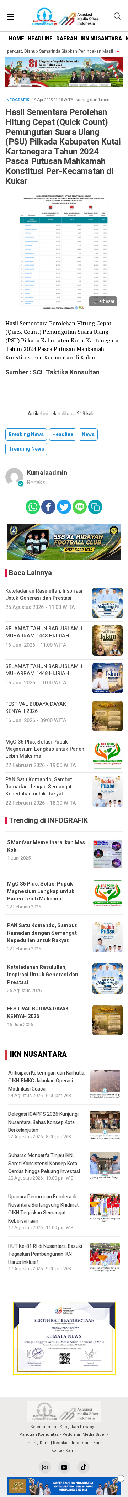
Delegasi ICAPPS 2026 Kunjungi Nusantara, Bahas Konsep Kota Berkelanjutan (43, 1122)
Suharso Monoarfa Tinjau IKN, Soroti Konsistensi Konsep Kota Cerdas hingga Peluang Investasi (44, 1163)
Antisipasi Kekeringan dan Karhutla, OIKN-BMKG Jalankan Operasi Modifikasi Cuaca (46, 1081)
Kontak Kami (63, 1450)
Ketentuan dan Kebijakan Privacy (62, 1426)
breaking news (26, 434)
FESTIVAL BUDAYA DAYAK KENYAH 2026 (38, 1012)
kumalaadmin (47, 473)
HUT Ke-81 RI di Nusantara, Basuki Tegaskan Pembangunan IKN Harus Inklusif (45, 1254)
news (88, 434)
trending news (26, 449)
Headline (62, 434)
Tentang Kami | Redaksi (45, 1442)
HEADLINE (40, 38)
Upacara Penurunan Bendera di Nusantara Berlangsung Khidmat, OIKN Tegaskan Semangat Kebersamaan (44, 1208)
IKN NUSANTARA (101, 38)
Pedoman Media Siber (84, 1434)
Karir (97, 1442)
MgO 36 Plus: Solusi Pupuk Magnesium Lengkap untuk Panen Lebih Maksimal (40, 891)
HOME (16, 38)
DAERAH (66, 38)
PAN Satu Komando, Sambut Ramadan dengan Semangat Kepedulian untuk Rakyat (42, 933)
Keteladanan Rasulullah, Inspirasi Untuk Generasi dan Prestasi (42, 974)
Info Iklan (81, 1442)
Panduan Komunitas (39, 1434)
